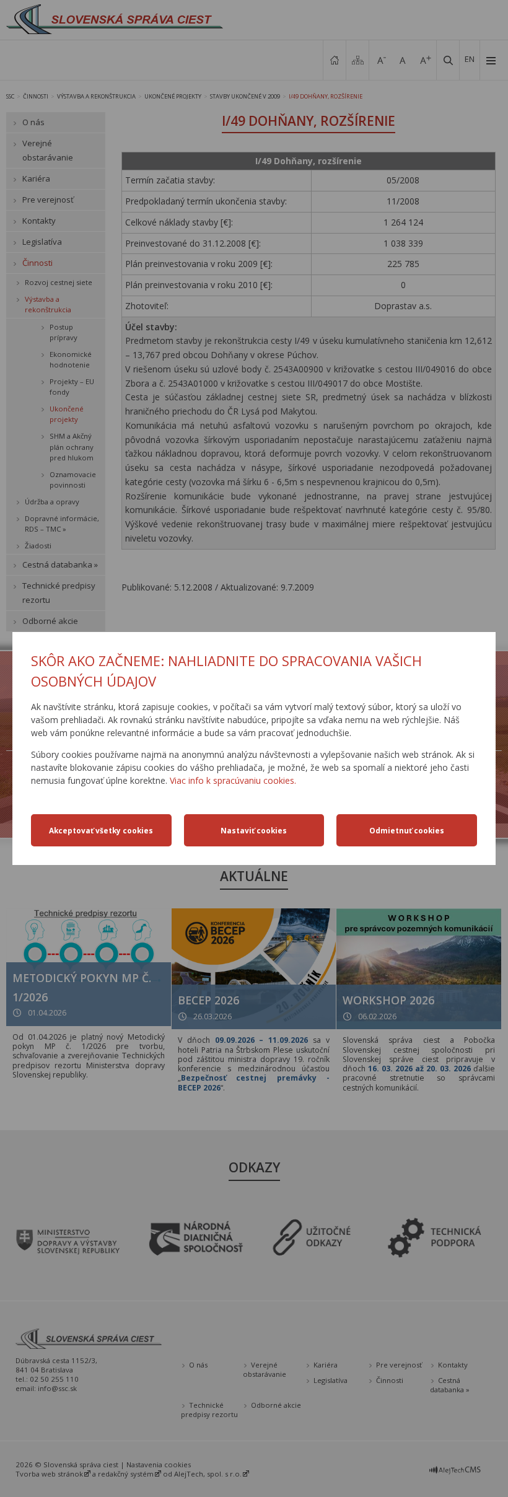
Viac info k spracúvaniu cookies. (233, 780)
